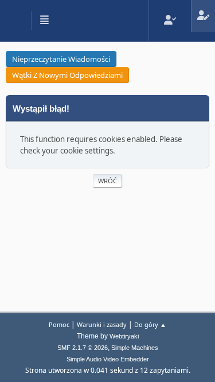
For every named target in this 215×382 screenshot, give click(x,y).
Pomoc (59, 324)
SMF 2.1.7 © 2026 (82, 347)
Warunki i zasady (102, 324)
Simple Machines (134, 347)
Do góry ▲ (150, 324)
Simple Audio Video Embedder (108, 359)
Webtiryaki (124, 336)
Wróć (107, 180)
